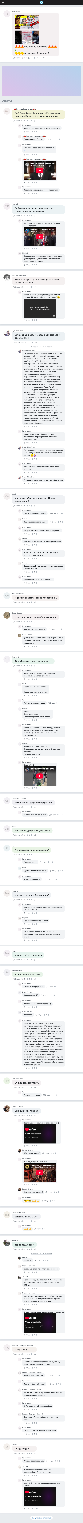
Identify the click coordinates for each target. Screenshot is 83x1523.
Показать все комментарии (41, 347)
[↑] (35, 58)
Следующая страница (41, 1518)
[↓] (40, 58)
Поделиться (43, 58)
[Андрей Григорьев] (7, 277)
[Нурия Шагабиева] (7, 333)
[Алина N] (7, 1242)
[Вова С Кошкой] (7, 1108)
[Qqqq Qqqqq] (7, 615)
